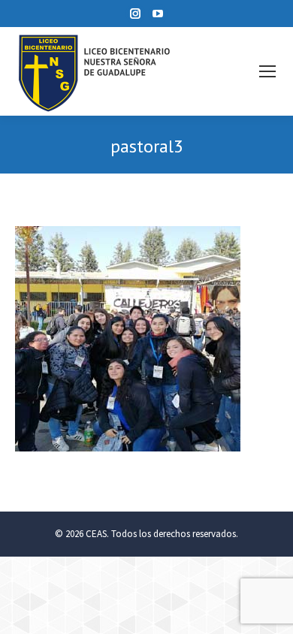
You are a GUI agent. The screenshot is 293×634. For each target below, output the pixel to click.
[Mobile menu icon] (267, 71)
